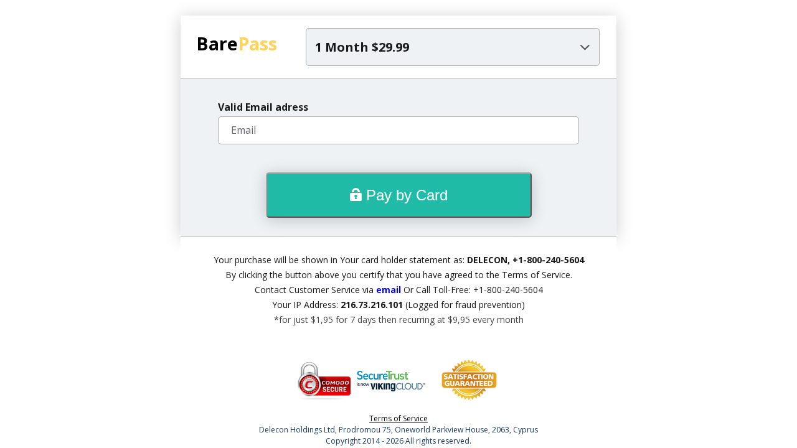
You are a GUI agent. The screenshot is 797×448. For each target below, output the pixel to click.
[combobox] (453, 47)
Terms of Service (398, 418)
